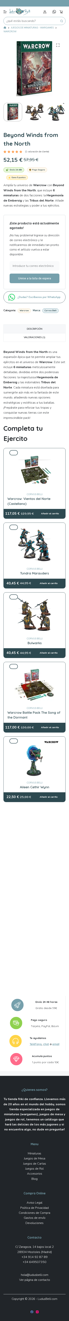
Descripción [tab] (34, 328)
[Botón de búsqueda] (61, 21)
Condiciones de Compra (34, 1213)
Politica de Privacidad (34, 1208)
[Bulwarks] (34, 597)
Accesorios (34, 1174)
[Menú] (5, 11)
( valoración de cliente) (37, 151)
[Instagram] (37, 1311)
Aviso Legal (34, 1203)
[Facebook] (31, 1311)
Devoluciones (34, 1223)
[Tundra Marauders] (34, 527)
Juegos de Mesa (34, 1158)
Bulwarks (35, 643)
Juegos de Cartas (34, 1164)
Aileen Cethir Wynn (34, 787)
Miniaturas (34, 1153)
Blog (34, 1179)
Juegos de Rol (34, 1169)
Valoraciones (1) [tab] (34, 337)
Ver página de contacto (34, 1280)
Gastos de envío (34, 1218)
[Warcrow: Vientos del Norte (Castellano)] (34, 453)
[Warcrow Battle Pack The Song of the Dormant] (34, 666)
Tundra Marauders (34, 573)
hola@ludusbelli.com (34, 1275)
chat (46, 1044)
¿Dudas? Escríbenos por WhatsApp (39, 297)
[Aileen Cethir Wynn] (34, 741)
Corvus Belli (50, 310)
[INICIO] (4, 28)
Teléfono (36, 1044)
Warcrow (24, 310)
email (55, 1044)
